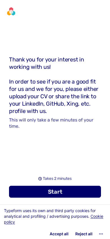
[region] (55, 221)
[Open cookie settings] (101, 234)
